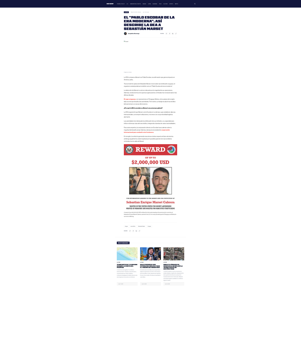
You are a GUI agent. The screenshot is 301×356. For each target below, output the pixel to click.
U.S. (127, 3)
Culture (165, 3)
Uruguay (149, 226)
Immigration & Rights (135, 3)
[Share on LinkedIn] (173, 33)
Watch (176, 3)
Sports (171, 3)
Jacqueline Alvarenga (133, 33)
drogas (126, 226)
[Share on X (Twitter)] (166, 33)
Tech (160, 3)
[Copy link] (176, 33)
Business (155, 3)
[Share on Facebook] (169, 33)
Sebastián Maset (141, 226)
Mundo (144, 3)
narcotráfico (132, 226)
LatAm (149, 3)
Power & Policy (121, 3)
